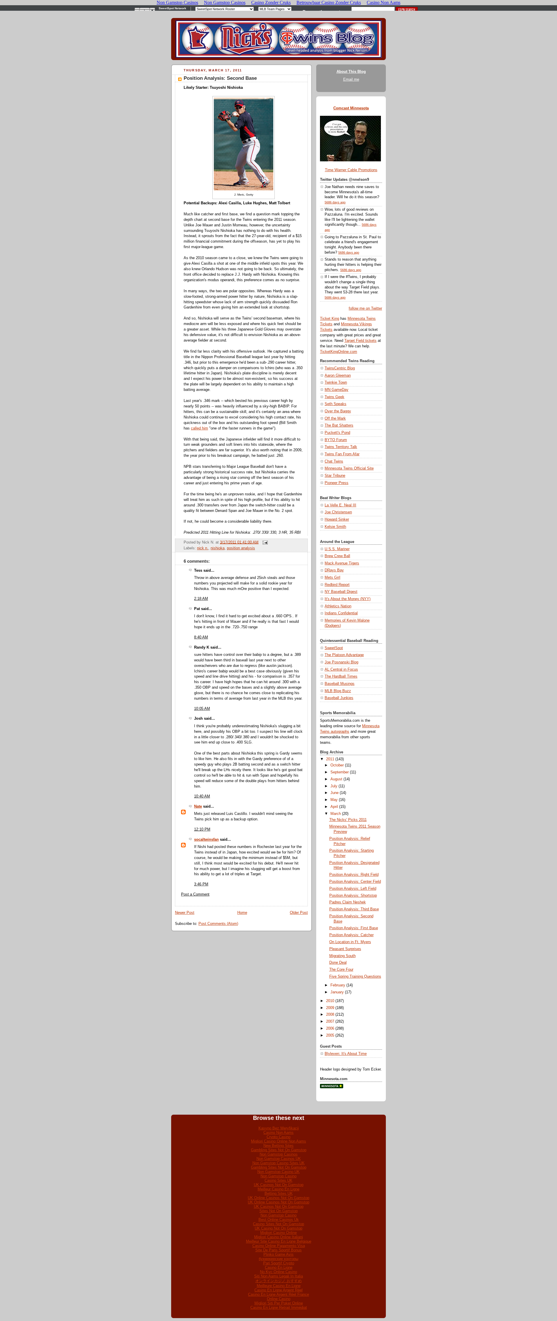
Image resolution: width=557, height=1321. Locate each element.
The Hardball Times (341, 676)
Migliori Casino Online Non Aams (278, 1141)
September (339, 772)
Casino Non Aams (278, 1132)
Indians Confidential (341, 613)
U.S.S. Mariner (337, 549)
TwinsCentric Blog (340, 368)
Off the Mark (335, 418)
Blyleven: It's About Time (346, 1054)
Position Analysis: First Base (353, 928)
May (334, 800)
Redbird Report (337, 585)
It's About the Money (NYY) (347, 599)
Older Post (299, 913)
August (336, 779)
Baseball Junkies (339, 698)
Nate (198, 806)
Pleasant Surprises (345, 949)
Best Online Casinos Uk (278, 1219)
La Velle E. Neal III (340, 505)
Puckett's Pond (337, 433)
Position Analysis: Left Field (352, 889)
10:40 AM (202, 796)
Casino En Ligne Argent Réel (278, 1290)
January (337, 992)
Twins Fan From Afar (342, 454)
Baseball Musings (340, 684)
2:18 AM (201, 599)
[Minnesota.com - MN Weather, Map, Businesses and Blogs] (331, 1087)
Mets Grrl (332, 577)
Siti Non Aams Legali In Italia (278, 1276)
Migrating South (342, 956)
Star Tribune (335, 476)
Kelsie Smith (335, 527)
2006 (330, 1028)
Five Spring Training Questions (355, 976)
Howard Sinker (337, 519)
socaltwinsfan (206, 840)
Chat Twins (334, 461)
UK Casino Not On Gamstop (278, 1228)
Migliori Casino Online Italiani (278, 1237)
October (337, 765)
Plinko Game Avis (278, 1254)
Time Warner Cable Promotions (351, 170)
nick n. (202, 548)
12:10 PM (202, 829)
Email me (351, 79)
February (337, 985)
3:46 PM (201, 884)
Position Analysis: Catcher (351, 935)
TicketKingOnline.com (338, 352)
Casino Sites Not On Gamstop (278, 1224)
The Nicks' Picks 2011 (348, 820)
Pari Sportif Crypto (278, 1263)
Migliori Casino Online (278, 1232)
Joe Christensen (338, 512)
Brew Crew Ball (337, 556)
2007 (330, 1021)
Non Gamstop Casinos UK (278, 1158)
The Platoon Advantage (344, 655)
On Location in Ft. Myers (350, 942)
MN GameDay (336, 390)
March (335, 814)
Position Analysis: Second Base (220, 78)
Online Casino (278, 1299)
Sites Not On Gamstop (278, 1211)
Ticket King (329, 319)
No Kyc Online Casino (278, 1272)
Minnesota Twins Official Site (349, 468)
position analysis (241, 548)
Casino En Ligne (278, 1267)
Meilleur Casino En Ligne (278, 1189)
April (334, 807)
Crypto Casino (278, 1137)
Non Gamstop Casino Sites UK (278, 1163)
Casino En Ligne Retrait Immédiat (278, 1307)
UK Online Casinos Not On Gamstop (278, 1198)
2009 (330, 1008)
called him (199, 428)
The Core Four (341, 970)
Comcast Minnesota (351, 108)
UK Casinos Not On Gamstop (278, 1185)
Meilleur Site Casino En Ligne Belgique (278, 1241)
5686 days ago (335, 202)
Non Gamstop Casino (278, 1176)
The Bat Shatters (339, 425)
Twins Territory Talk (341, 447)
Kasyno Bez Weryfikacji (278, 1128)
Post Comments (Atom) (218, 924)
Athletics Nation (338, 606)
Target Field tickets (360, 341)
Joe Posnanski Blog (341, 662)
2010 (330, 1001)
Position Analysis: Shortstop (353, 896)
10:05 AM (202, 709)
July (333, 786)
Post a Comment (195, 894)
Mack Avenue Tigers (342, 563)
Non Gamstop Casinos (279, 1154)
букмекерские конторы (278, 1259)
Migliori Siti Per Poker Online (278, 1303)
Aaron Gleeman (338, 375)
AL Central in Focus (341, 669)
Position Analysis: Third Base (354, 909)
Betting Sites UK (279, 1193)
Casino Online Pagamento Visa (278, 1246)
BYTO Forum (336, 440)
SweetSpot (334, 648)
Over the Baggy (338, 411)
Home (242, 913)
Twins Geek (334, 397)
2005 (330, 1035)
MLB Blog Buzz (338, 691)
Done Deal (338, 963)
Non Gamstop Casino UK (278, 1172)
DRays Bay (334, 570)
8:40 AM (201, 637)
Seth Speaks (335, 404)
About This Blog (351, 72)
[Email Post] (264, 542)
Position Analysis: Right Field (354, 875)
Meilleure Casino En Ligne (279, 1286)
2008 (330, 1015)
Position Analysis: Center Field (355, 882)
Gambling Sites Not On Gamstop (278, 1150)
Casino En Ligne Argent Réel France (278, 1294)
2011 (330, 759)
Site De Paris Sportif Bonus (278, 1250)
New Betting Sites (278, 1145)
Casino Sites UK (278, 1180)
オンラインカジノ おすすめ (278, 1281)
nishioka (218, 548)
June (334, 793)
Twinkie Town (336, 382)
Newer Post (184, 913)
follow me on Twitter (365, 308)
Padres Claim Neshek (347, 902)
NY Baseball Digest (341, 592)
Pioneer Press (336, 483)
